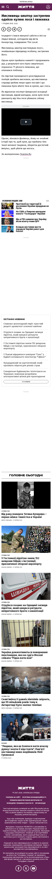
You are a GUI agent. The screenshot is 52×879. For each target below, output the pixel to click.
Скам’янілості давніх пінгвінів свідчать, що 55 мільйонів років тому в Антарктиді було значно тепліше (25, 702)
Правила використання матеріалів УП (26, 800)
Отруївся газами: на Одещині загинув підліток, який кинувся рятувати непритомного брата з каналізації (23, 335)
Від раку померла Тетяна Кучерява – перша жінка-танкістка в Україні (24, 515)
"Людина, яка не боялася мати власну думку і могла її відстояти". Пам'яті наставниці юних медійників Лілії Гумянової (24, 750)
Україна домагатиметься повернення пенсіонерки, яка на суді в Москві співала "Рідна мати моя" (24, 655)
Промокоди (40, 803)
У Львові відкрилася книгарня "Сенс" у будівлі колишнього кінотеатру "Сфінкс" (25, 355)
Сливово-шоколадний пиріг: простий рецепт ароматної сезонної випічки (23, 325)
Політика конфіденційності (34, 797)
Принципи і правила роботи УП (20, 803)
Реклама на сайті (13, 797)
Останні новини (14, 319)
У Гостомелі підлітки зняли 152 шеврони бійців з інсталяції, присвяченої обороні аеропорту (25, 346)
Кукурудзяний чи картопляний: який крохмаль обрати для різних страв (23, 364)
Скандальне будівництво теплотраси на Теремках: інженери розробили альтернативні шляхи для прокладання (25, 374)
